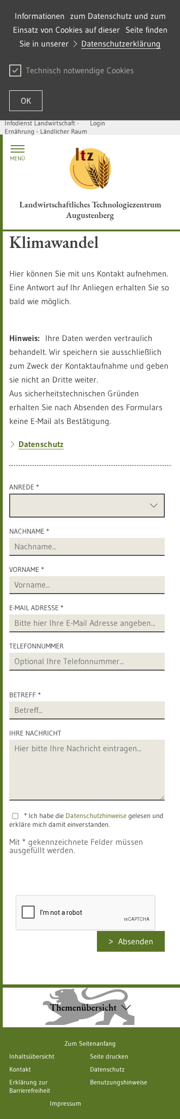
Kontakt (20, 1069)
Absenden (135, 941)
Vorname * (26, 569)
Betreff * (25, 694)
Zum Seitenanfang (90, 1043)
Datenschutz (107, 1069)
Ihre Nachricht (35, 733)
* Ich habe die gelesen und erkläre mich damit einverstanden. (86, 820)
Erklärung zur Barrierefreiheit (29, 1086)
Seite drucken (109, 1056)
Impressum (65, 1103)
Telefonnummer (36, 646)
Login (97, 123)
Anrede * (24, 487)
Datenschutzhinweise (96, 815)
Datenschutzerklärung (121, 44)
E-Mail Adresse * (36, 607)
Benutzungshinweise (118, 1082)
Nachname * (29, 531)
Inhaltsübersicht (31, 1056)
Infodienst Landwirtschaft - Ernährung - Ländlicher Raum (46, 127)
